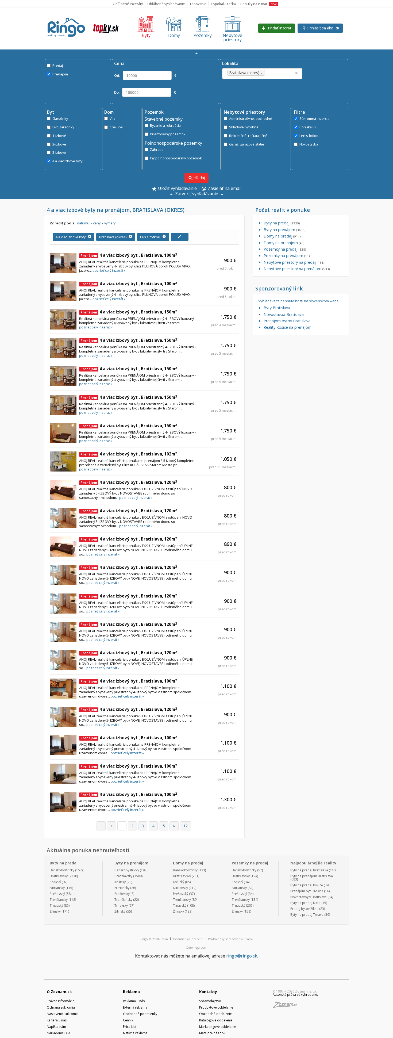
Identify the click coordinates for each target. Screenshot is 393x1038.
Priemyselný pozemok (168, 134)
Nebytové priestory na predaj (294, 262)
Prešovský (57, 893)
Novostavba (308, 144)
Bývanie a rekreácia (165, 125)
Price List (129, 1026)
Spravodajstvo (210, 1001)
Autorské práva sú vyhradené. (295, 994)
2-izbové (59, 144)
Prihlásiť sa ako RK (322, 27)
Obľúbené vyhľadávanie (166, 3)
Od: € (145, 75)
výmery (109, 223)
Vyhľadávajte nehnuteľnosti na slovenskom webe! (299, 301)
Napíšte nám (56, 1026)
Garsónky (60, 118)
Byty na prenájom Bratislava (311, 876)
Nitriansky (57, 888)
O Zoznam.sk (59, 991)
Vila (112, 118)
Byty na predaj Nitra (305, 903)
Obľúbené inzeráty (128, 3)
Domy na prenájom (284, 242)
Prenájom (60, 74)
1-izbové (59, 135)
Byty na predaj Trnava (306, 914)
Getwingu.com (196, 947)
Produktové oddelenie (216, 1007)
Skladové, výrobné (244, 127)
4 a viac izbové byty (67, 161)
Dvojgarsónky (63, 127)
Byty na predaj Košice (306, 885)
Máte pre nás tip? (212, 1033)
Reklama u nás (134, 1001)
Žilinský (55, 911)
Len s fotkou (309, 135)
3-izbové (59, 152)
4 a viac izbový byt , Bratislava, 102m (128, 454)
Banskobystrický (62, 870)
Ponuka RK (308, 127)
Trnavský (56, 905)
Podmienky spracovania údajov (230, 939)
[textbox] (274, 72)
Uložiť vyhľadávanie (177, 188)
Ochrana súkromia (61, 1007)
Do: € (145, 92)
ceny (97, 223)
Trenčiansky (59, 899)
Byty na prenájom (284, 229)
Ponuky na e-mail (258, 3)
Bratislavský (59, 876)
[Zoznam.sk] (287, 1006)
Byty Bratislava (277, 307)
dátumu (83, 223)
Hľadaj (196, 178)
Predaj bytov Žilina (304, 908)
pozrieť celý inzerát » (109, 270)
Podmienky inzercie (187, 939)
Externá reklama (135, 1007)
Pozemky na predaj (285, 249)
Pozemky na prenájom (287, 255)
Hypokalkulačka (223, 3)
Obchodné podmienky (140, 1014)
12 (185, 825)
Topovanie (198, 3)
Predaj (57, 65)
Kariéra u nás (57, 1020)
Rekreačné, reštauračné (248, 135)
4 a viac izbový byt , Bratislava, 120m (128, 482)
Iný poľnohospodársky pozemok (176, 158)
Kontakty (208, 991)
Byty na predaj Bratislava (309, 870)
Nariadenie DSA (59, 1033)
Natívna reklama (135, 1033)
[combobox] (262, 73)
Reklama (131, 991)
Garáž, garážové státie (246, 144)
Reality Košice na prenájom (287, 327)
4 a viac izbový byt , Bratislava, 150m (128, 312)
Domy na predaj (282, 236)
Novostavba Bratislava (284, 314)
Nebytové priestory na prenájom (297, 268)
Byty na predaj (282, 222)
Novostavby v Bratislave (308, 897)
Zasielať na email (221, 188)
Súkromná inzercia (314, 118)
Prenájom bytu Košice (306, 891)
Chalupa (116, 127)
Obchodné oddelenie (215, 1014)
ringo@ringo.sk (241, 956)
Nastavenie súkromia (63, 1014)
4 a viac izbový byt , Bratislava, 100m (128, 255)
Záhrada (156, 149)
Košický (55, 882)
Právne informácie (60, 1001)
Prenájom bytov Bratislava (287, 320)
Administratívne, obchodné (250, 118)
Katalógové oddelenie (216, 1020)
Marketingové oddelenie (217, 1026)
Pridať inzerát (279, 27)
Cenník (128, 1020)
